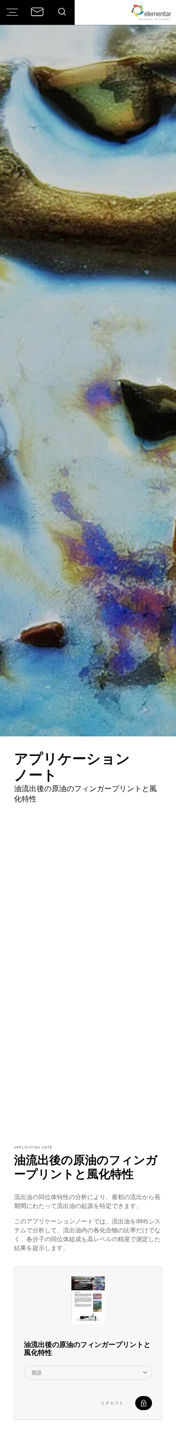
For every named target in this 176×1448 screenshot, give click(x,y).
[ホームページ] (151, 12)
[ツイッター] (159, 381)
